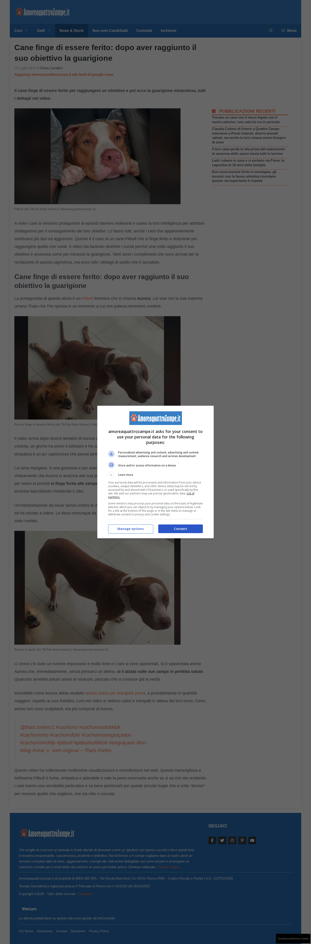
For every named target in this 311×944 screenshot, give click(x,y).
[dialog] (155, 472)
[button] (155, 475)
